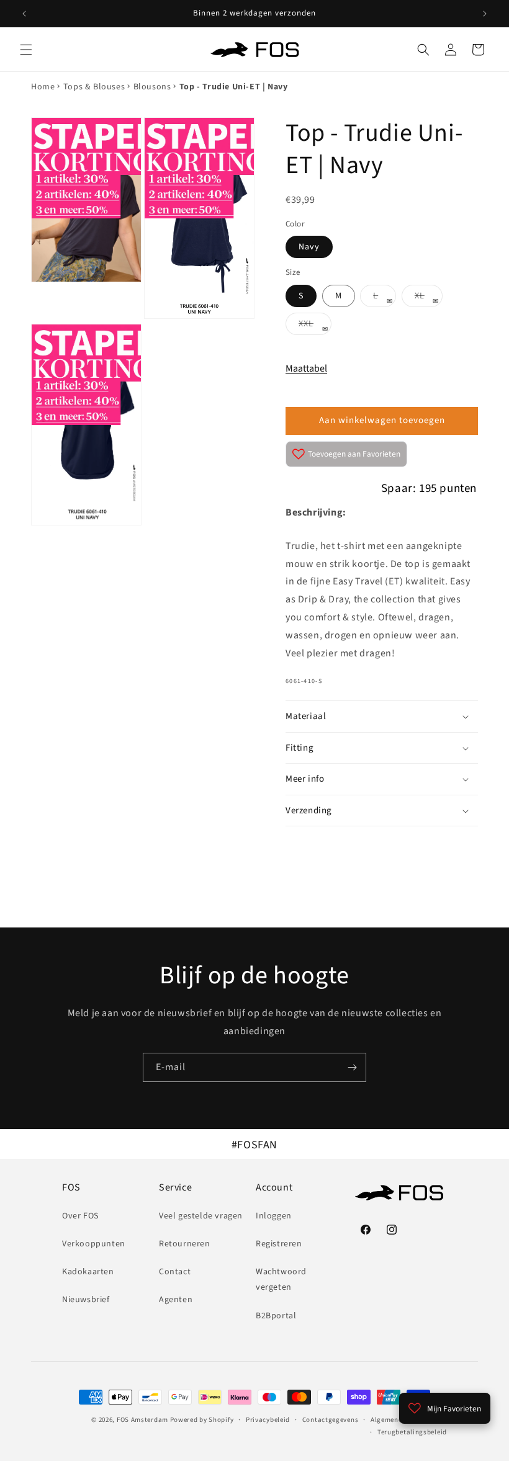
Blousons (152, 87)
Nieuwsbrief (86, 1299)
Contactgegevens (330, 1419)
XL (429, 298)
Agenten (175, 1299)
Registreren (279, 1244)
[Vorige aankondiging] (24, 13)
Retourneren (184, 1244)
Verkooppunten (93, 1244)
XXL (315, 326)
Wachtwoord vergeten (281, 1279)
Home (43, 87)
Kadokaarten (88, 1272)
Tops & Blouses (94, 87)
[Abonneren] (352, 1067)
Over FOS (80, 1216)
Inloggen (274, 1216)
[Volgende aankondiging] (484, 13)
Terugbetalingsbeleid (412, 1432)
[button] (26, 49)
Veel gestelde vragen (201, 1216)
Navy (309, 247)
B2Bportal (276, 1316)
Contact (175, 1272)
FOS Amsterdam (142, 1419)
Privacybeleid (268, 1419)
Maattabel (306, 368)
